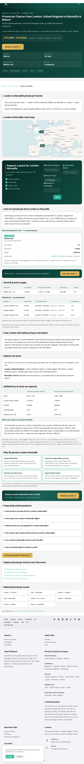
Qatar (63, 687)
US (35, 619)
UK (27, 622)
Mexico (67, 658)
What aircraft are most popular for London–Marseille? (27, 526)
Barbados (65, 669)
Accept (10, 756)
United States (50, 658)
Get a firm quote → (70, 274)
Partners (28, 619)
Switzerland (8, 625)
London (25, 71)
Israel (68, 687)
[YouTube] (67, 619)
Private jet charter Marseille (17, 572)
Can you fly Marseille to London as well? (22, 547)
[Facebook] (54, 619)
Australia (48, 695)
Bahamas (7, 622)
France (32, 71)
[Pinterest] (75, 619)
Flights (13, 619)
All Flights (8, 642)
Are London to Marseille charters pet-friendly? (24, 540)
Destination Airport (68, 166)
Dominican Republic (52, 669)
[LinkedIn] (79, 619)
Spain (47, 679)
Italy (77, 677)
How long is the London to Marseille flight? (23, 518)
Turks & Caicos (72, 666)
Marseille (40, 71)
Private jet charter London (16, 569)
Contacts (7, 645)
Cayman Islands (59, 666)
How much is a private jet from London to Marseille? (26, 511)
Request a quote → (13, 47)
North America (50, 642)
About (20, 619)
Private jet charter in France (17, 578)
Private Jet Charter (13, 86)
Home (4, 86)
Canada (16, 622)
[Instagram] (62, 619)
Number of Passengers (49, 184)
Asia (46, 645)
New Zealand (58, 695)
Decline (19, 756)
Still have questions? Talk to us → (17, 555)
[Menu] (79, 4)
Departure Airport (52, 165)
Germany (54, 679)
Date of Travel (50, 176)
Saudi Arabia (54, 687)
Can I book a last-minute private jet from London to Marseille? (30, 533)
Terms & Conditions (11, 737)
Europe (5, 71)
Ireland (62, 679)
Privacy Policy (9, 731)
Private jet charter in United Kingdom (20, 575)
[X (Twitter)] (58, 619)
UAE (22, 622)
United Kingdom (14, 71)
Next (57, 197)
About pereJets (10, 639)
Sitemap (7, 734)
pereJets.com (23, 658)
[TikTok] (71, 619)
